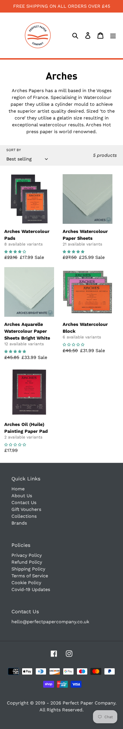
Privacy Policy (26, 555)
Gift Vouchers (26, 509)
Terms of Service (29, 575)
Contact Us (23, 502)
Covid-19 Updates (30, 589)
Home (18, 489)
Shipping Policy (28, 569)
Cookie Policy (26, 582)
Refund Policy (26, 562)
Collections (24, 516)
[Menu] (113, 35)
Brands (19, 523)
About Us (21, 495)
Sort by (13, 150)
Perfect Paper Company (89, 703)
